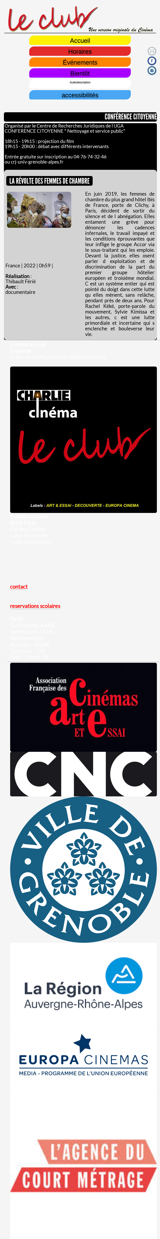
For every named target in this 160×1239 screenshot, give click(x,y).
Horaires (80, 51)
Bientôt (80, 73)
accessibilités (80, 95)
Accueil (80, 40)
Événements (80, 62)
